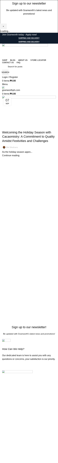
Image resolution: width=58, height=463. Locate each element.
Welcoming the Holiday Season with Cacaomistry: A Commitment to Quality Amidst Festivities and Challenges (28, 137)
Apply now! (31, 34)
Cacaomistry (15, 127)
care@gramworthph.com (14, 402)
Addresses (7, 457)
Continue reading (10, 155)
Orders (5, 451)
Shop (4, 416)
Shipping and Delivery (29, 38)
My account (8, 446)
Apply (5, 437)
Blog (6, 127)
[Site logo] (25, 51)
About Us (6, 427)
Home (5, 411)
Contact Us (7, 432)
